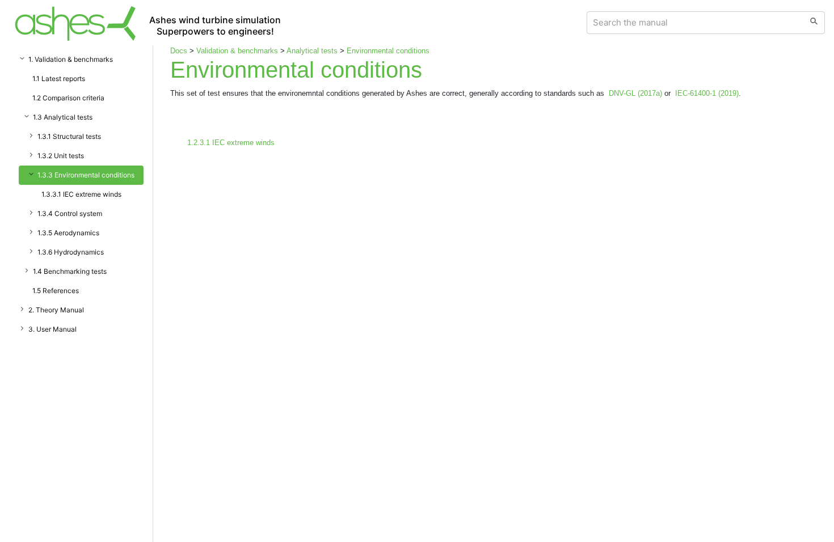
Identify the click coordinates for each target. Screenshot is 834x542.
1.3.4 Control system (69, 213)
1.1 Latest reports (58, 78)
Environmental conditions (388, 50)
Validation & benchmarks (237, 50)
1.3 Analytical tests (62, 117)
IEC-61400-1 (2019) (707, 93)
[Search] (813, 23)
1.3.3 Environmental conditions (85, 175)
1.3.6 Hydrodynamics (70, 252)
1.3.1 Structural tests (69, 136)
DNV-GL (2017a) (635, 93)
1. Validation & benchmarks (70, 59)
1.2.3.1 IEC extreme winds (231, 142)
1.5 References (55, 290)
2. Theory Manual (56, 310)
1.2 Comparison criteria (68, 98)
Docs (178, 50)
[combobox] (695, 23)
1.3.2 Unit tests (60, 155)
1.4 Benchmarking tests (70, 271)
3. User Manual (52, 329)
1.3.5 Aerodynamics (68, 232)
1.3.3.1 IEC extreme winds (81, 194)
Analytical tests (312, 50)
